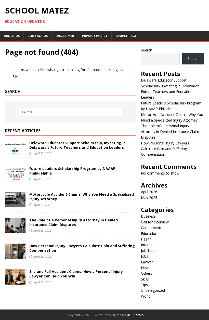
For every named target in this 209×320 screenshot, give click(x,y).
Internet (147, 244)
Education (149, 233)
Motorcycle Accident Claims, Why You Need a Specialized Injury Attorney (81, 196)
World (146, 296)
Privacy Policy (95, 36)
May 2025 (149, 197)
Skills (145, 279)
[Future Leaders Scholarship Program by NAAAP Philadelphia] (15, 178)
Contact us (38, 36)
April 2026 (149, 191)
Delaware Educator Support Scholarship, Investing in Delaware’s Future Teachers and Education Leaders (77, 145)
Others (146, 273)
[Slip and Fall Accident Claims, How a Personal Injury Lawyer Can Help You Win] (15, 281)
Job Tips (147, 250)
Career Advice (152, 227)
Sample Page (126, 36)
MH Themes (134, 315)
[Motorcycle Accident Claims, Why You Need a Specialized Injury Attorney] (15, 204)
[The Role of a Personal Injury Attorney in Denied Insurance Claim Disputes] (15, 230)
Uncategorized (153, 290)
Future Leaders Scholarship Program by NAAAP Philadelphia (72, 171)
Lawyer (147, 262)
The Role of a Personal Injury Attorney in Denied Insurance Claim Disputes (73, 222)
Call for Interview (155, 222)
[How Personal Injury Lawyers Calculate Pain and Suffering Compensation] (15, 256)
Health (146, 239)
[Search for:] (70, 112)
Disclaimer (65, 36)
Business (148, 216)
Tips (144, 284)
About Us (12, 36)
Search (146, 50)
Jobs (144, 256)
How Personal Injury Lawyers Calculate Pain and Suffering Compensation (82, 248)
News (145, 267)
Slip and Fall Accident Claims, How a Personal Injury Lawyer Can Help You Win (76, 273)
